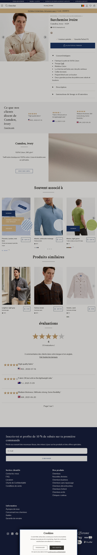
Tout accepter (56, 547)
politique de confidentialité (56, 552)
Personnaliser (40, 547)
